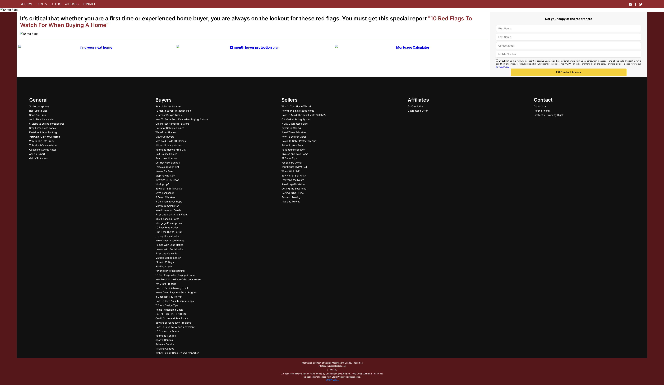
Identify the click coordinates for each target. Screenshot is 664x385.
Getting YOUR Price (293, 192)
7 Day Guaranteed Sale (295, 123)
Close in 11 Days (164, 262)
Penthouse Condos (166, 158)
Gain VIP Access (38, 158)
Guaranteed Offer (418, 110)
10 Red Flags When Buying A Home (175, 275)
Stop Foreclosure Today (42, 127)
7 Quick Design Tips (166, 305)
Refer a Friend (542, 110)
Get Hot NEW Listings (167, 162)
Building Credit (163, 266)
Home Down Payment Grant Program (176, 292)
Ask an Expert (37, 153)
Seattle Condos (164, 339)
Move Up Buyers (164, 136)
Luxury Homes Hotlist (167, 236)
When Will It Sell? (291, 171)
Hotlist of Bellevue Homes (169, 127)
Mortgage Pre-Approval (168, 223)
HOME (28, 4)
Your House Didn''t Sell (294, 166)
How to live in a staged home (298, 110)
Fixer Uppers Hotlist (166, 253)
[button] (568, 72)
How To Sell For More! (294, 136)
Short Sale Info (37, 115)
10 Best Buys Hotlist (166, 227)
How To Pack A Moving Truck (172, 288)
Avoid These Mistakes (294, 132)
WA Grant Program (165, 283)
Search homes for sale (168, 106)
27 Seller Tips (289, 158)
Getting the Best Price (294, 188)
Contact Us (540, 106)
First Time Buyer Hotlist (168, 231)
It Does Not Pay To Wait (168, 296)
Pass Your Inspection (293, 149)
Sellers (56, 4)
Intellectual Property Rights (549, 115)
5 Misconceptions (39, 106)
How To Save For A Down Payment (175, 326)
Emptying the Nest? (293, 179)
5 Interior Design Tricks (168, 115)
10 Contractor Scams (167, 331)
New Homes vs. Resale (168, 210)
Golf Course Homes (166, 153)
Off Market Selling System (296, 119)
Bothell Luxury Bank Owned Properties (177, 352)
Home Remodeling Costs (169, 309)
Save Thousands (164, 192)
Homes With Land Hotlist (169, 244)
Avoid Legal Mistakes (293, 184)
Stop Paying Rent (165, 175)
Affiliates (72, 4)
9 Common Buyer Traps (168, 201)
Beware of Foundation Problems (173, 322)
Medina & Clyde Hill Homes (170, 140)
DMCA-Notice (415, 106)
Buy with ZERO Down (167, 179)
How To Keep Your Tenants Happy (174, 301)
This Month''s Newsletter (43, 145)
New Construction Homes (169, 240)
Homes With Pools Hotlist (169, 249)
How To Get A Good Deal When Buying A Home (181, 119)
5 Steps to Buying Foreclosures (46, 123)
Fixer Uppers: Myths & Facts (171, 214)
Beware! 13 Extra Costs (168, 188)
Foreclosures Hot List (167, 166)
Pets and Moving (291, 197)
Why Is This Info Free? (41, 140)
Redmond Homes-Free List (170, 149)
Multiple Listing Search (168, 257)
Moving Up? (162, 184)
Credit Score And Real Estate (171, 318)
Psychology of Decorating (170, 270)
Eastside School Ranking (43, 132)
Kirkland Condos (164, 348)
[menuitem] (27, 4)
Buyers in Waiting (291, 127)
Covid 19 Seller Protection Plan (299, 140)
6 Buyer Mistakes (165, 197)
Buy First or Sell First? (294, 175)
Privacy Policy (502, 67)
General (38, 100)
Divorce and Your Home (295, 153)
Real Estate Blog (38, 110)
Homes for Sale (164, 171)
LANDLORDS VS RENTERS (170, 313)
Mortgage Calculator (167, 205)
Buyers (42, 4)
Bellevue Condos (164, 344)
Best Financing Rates (167, 218)
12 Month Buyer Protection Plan (173, 110)
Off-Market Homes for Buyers (172, 123)
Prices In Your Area (292, 145)
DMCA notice (332, 380)
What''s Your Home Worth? (296, 106)
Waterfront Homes (165, 132)
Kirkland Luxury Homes (168, 145)
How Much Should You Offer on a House (178, 279)
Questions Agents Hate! (42, 149)
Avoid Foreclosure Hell (41, 119)
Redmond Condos (165, 335)
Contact (89, 4)
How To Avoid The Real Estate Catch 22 (304, 115)
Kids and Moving (291, 201)
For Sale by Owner (292, 162)
